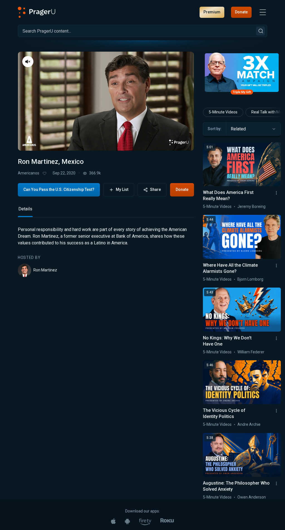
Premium (211, 12)
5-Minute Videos (223, 112)
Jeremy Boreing (251, 206)
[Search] (260, 30)
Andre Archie (249, 424)
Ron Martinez (45, 270)
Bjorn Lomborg (250, 279)
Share (155, 189)
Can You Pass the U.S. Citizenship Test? (58, 189)
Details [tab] (25, 208)
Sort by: (215, 129)
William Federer (250, 352)
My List (122, 189)
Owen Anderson (251, 497)
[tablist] (106, 211)
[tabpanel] (106, 251)
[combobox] (253, 129)
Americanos (28, 173)
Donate (241, 12)
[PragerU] (36, 12)
